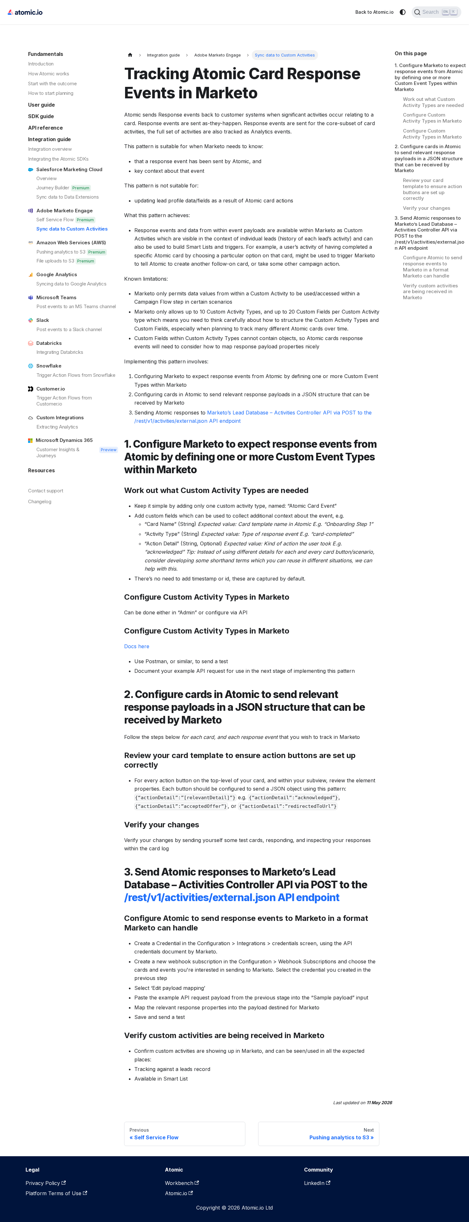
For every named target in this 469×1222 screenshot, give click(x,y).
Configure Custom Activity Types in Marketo (432, 118)
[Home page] (130, 55)
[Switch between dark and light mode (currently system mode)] (403, 12)
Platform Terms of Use (53, 1193)
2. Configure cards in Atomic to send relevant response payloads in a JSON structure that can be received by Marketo (429, 159)
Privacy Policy (43, 1183)
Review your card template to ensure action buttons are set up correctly (432, 189)
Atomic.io (176, 1193)
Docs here (136, 646)
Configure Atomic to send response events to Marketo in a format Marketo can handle (432, 267)
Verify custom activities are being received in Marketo (430, 292)
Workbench (179, 1183)
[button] (73, 103)
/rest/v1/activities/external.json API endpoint (231, 897)
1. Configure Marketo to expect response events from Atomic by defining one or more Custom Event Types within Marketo (430, 77)
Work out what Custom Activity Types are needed (433, 102)
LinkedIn (314, 1183)
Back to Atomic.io (374, 12)
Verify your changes (426, 208)
